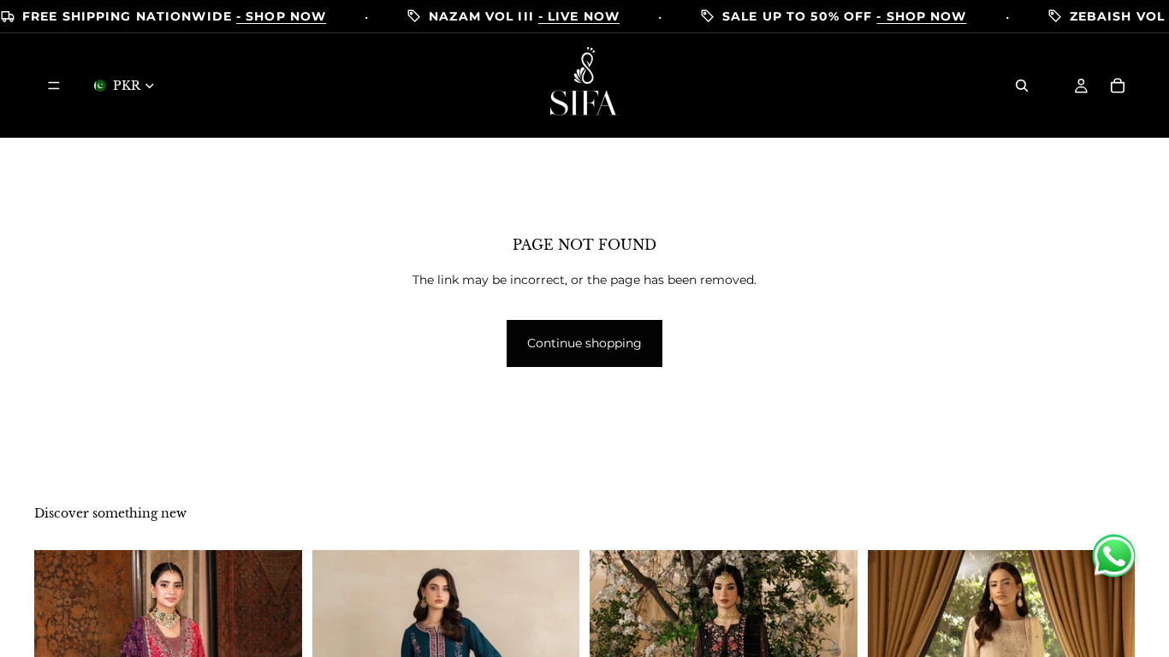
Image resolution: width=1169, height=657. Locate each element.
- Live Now (579, 16)
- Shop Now (281, 16)
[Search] (1022, 85)
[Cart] (1118, 85)
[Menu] (54, 85)
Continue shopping (584, 343)
